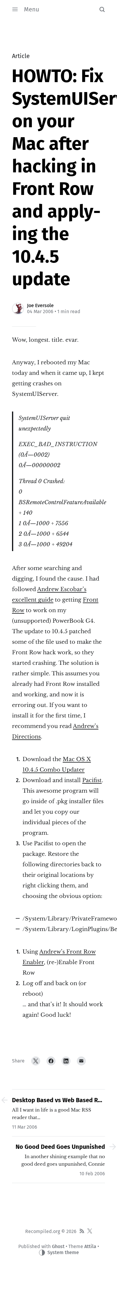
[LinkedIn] (66, 1060)
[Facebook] (51, 1060)
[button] (102, 9)
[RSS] (82, 1232)
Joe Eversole (40, 305)
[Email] (81, 1060)
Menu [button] (31, 9)
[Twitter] (35, 1060)
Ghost (58, 1246)
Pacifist (92, 780)
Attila (90, 1246)
